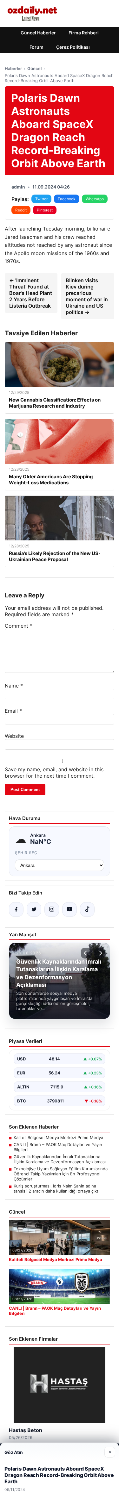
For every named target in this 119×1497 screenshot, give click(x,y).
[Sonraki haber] (99, 953)
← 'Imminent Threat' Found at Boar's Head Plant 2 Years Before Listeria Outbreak (30, 293)
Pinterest (45, 210)
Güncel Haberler (38, 32)
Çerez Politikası (73, 47)
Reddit (21, 210)
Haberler (13, 68)
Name (14, 685)
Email (13, 711)
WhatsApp (95, 198)
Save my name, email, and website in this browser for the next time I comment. (54, 772)
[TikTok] (87, 909)
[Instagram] (51, 909)
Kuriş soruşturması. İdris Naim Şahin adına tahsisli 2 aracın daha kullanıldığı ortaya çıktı (56, 1188)
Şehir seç (26, 852)
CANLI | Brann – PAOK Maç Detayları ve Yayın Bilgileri (58, 1147)
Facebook (67, 198)
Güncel (34, 68)
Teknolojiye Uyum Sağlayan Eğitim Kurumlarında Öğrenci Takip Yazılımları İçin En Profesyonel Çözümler (61, 1173)
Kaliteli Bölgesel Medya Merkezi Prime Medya (58, 1137)
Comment (18, 626)
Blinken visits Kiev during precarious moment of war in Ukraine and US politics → (87, 296)
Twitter (41, 198)
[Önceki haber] (86, 953)
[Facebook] (16, 909)
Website (14, 736)
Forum (36, 47)
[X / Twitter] (34, 909)
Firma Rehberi (84, 32)
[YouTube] (69, 909)
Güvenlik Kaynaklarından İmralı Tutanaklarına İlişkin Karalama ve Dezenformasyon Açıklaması (60, 1159)
